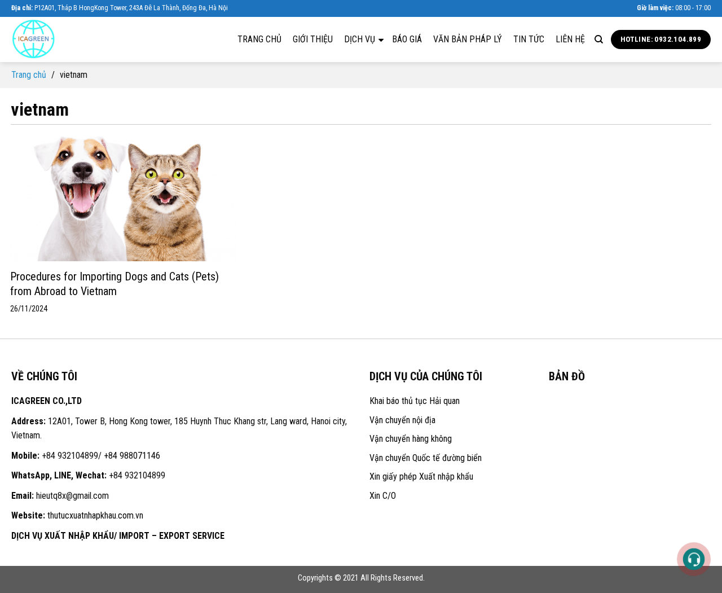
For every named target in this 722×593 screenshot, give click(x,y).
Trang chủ (259, 39)
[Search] (599, 39)
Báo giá (407, 39)
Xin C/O (382, 495)
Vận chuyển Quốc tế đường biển (425, 458)
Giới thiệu (313, 39)
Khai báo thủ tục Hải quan (414, 401)
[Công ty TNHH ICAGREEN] (67, 39)
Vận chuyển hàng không (410, 438)
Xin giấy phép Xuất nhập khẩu (421, 476)
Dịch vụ (360, 39)
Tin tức (528, 39)
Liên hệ (570, 39)
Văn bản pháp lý (467, 39)
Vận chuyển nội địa (402, 420)
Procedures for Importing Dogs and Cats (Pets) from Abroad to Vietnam (114, 284)
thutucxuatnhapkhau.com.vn (95, 515)
